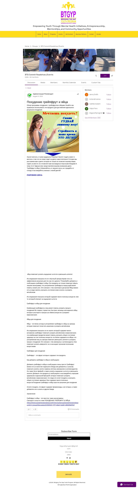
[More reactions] (34, 409)
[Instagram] (70, 458)
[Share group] (112, 76)
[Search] (96, 76)
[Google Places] (67, 458)
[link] (31, 82)
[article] (53, 256)
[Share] (78, 94)
